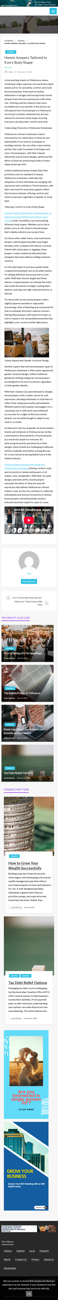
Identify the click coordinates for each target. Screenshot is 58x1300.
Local (32, 1250)
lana (11, 72)
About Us (49, 1259)
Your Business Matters (19, 11)
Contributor (10, 658)
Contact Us (21, 1259)
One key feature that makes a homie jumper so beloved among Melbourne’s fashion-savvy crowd (27, 217)
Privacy (35, 1259)
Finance (9, 768)
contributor (9, 778)
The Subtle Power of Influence (22, 693)
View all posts (29, 581)
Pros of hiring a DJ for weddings (23, 653)
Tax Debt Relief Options (18, 773)
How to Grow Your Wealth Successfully (24, 865)
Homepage (8, 41)
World (7, 1259)
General (21, 41)
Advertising (10, 1268)
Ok (29, 1293)
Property (44, 1250)
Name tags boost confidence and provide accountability (24, 731)
